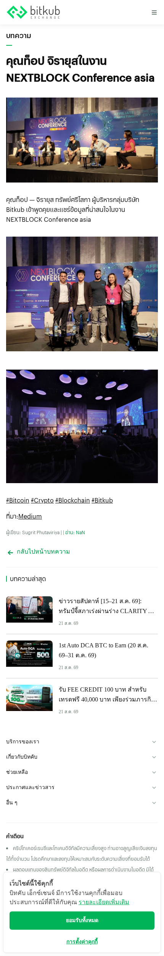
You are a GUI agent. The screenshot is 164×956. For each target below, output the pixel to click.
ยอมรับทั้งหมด (82, 920)
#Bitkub (102, 500)
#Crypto (42, 500)
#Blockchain (72, 500)
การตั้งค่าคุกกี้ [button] (82, 942)
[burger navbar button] (154, 12)
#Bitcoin (17, 500)
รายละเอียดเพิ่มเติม (104, 902)
